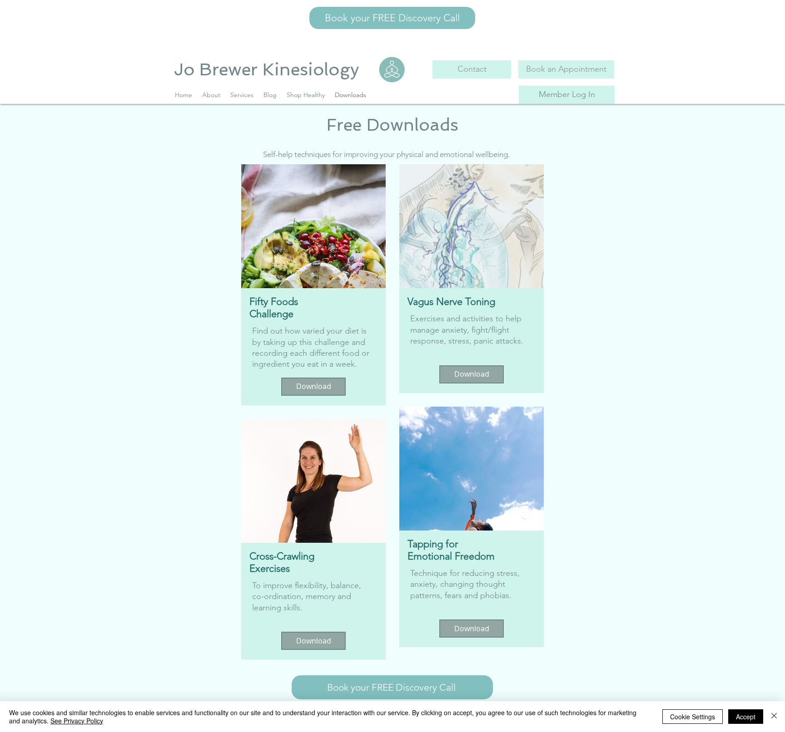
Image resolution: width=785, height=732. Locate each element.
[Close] (774, 716)
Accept (745, 716)
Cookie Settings (692, 716)
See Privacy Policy (76, 720)
